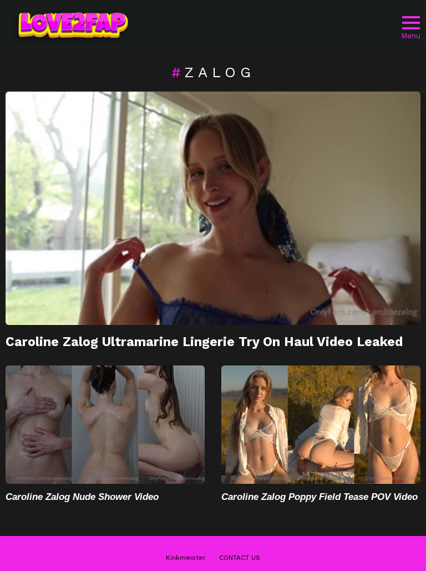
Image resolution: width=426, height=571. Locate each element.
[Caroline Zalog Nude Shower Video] (105, 424)
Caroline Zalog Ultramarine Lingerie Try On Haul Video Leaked (204, 341)
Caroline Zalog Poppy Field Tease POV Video (319, 497)
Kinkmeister (186, 558)
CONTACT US (239, 558)
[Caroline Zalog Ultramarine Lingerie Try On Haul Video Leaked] (213, 208)
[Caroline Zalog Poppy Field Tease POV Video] (320, 424)
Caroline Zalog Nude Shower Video (82, 497)
